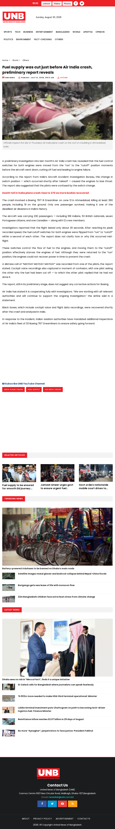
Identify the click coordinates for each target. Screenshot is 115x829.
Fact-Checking (43, 39)
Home (5, 60)
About (26, 818)
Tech (17, 31)
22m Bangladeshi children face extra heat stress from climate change (56, 596)
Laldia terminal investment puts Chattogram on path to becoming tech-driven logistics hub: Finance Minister (61, 709)
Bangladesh (63, 31)
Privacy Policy (42, 818)
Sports (8, 31)
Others (59, 39)
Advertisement (65, 818)
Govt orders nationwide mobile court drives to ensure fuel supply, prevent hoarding (95, 490)
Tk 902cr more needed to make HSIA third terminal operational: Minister (57, 696)
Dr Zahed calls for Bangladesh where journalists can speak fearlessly (56, 684)
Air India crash (53, 389)
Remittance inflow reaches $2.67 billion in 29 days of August (51, 719)
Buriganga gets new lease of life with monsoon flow (46, 585)
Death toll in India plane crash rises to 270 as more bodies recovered (45, 193)
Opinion (100, 31)
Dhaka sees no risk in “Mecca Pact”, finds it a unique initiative (36, 679)
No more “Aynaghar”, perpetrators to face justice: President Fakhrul (55, 730)
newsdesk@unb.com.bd (57, 797)
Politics (8, 39)
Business (28, 31)
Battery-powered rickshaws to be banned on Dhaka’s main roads (38, 568)
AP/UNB (64, 77)
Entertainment (44, 31)
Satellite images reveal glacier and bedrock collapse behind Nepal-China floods (62, 573)
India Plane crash (13, 389)
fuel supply (34, 389)
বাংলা (35, 3)
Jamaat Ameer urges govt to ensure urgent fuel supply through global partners (57, 490)
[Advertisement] (57, 353)
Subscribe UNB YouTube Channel (24, 383)
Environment (23, 39)
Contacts (83, 818)
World (76, 31)
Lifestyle (88, 31)
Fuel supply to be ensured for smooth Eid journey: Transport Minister (18, 488)
